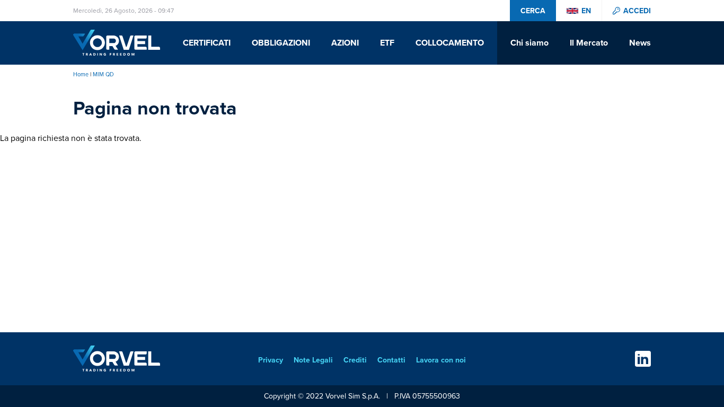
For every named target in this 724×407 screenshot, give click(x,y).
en (586, 10)
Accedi (637, 10)
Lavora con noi (441, 360)
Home (81, 74)
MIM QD (103, 74)
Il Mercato (589, 43)
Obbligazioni (281, 43)
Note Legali (313, 360)
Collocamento (450, 43)
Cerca (532, 10)
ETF (387, 43)
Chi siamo (529, 43)
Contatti (391, 360)
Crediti (355, 360)
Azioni (345, 43)
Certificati (207, 43)
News (640, 43)
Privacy (270, 360)
